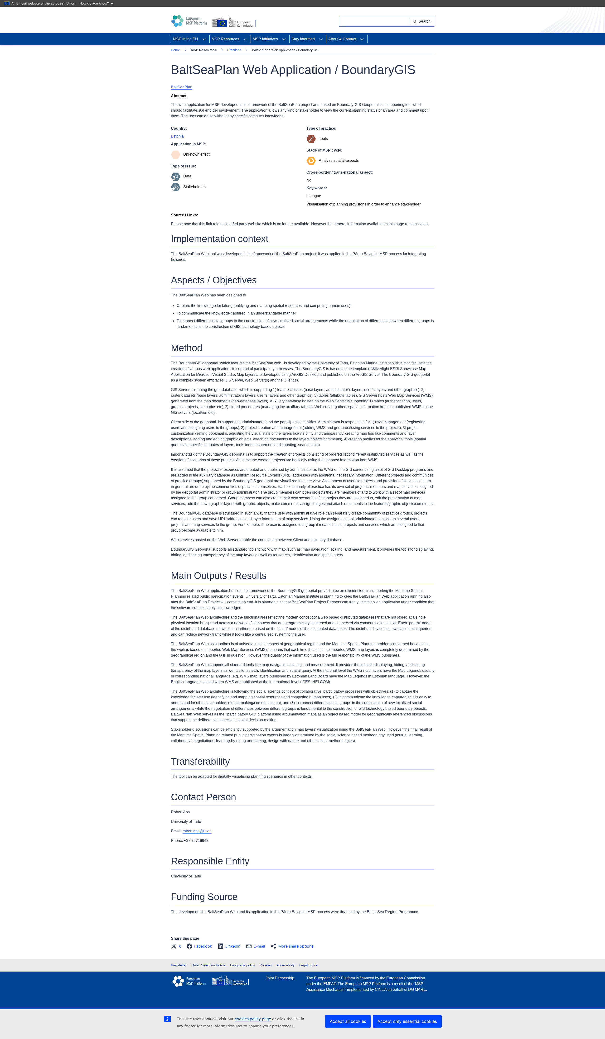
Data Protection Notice (208, 965)
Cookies (266, 965)
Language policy (242, 965)
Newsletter (179, 965)
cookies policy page (253, 1018)
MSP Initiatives (265, 39)
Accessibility (285, 965)
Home (175, 50)
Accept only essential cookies (407, 1021)
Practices (234, 50)
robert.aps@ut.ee (197, 831)
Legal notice (308, 965)
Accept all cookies (348, 1021)
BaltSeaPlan (181, 87)
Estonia (177, 136)
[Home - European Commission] (235, 21)
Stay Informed (303, 39)
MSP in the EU (185, 39)
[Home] (189, 21)
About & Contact (342, 39)
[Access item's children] (204, 39)
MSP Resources (225, 39)
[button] (177, 946)
